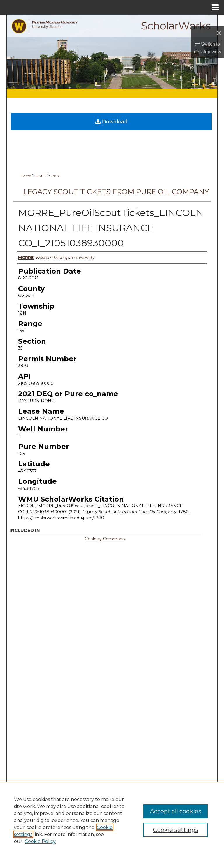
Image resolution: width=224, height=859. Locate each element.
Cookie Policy (40, 841)
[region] (112, 820)
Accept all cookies (175, 811)
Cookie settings (175, 829)
